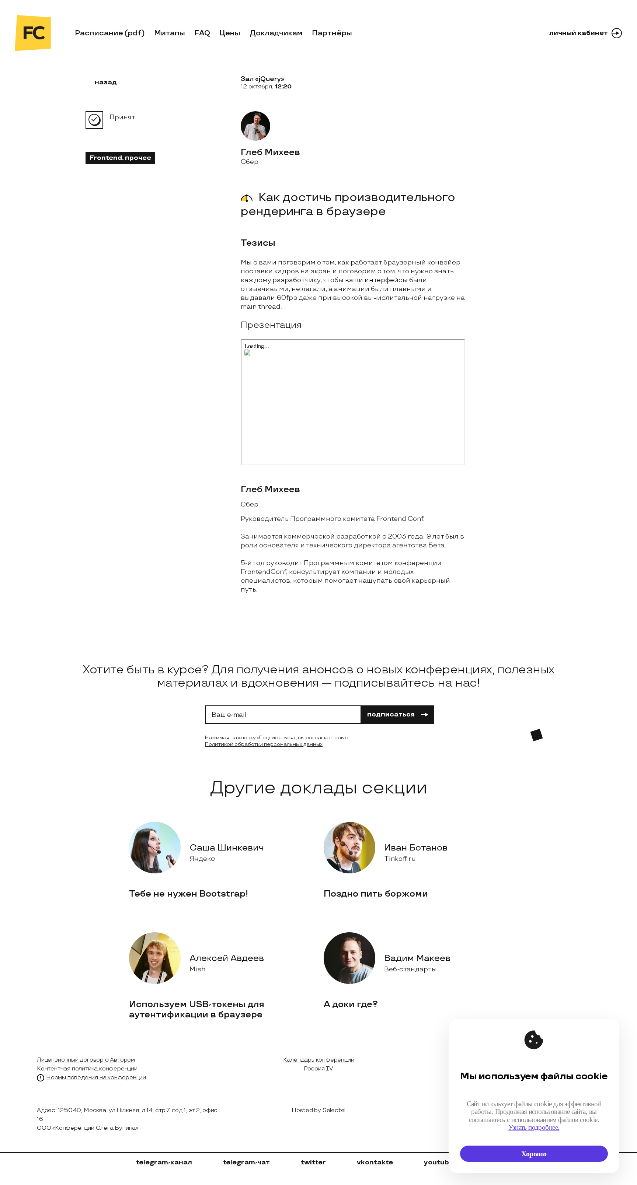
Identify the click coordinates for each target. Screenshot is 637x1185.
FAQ (202, 33)
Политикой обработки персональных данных (264, 744)
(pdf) (135, 33)
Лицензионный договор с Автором (86, 1059)
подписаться (391, 714)
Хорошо (534, 1154)
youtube (438, 1162)
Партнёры (332, 33)
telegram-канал (164, 1162)
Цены (229, 33)
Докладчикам (276, 33)
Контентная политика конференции (87, 1068)
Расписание (99, 33)
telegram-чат (246, 1162)
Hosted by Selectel (318, 1110)
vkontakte (375, 1162)
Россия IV (318, 1068)
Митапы (169, 33)
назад (106, 82)
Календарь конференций (318, 1059)
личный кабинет (578, 33)
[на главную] (33, 33)
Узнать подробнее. (533, 1127)
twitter (313, 1162)
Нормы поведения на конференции (96, 1077)
